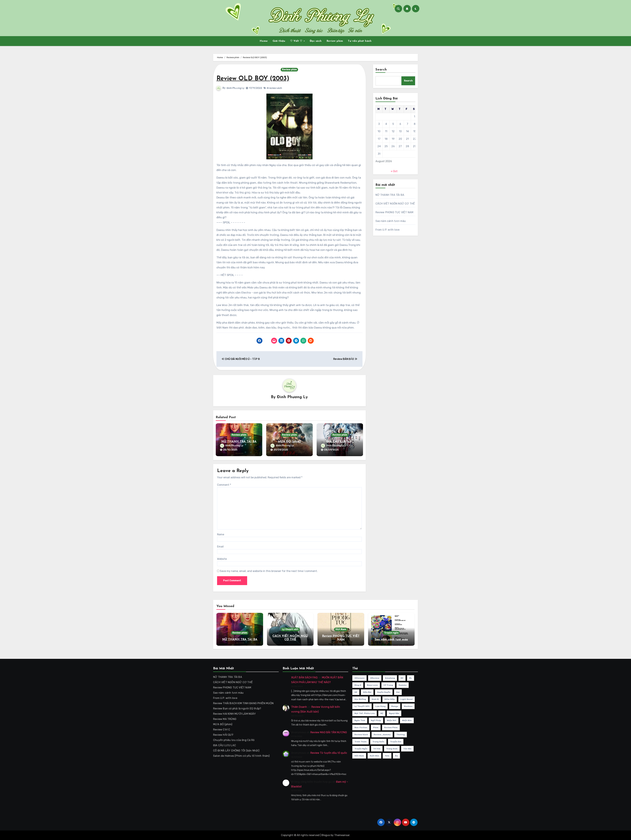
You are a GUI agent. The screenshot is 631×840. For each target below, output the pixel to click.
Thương (400, 734)
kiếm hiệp (390, 699)
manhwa (408, 706)
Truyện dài (395, 741)
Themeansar (342, 835)
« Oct (394, 171)
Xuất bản (374, 756)
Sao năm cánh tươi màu (390, 221)
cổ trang (388, 685)
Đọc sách (316, 41)
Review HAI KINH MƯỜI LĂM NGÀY (234, 713)
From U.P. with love (387, 229)
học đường (360, 699)
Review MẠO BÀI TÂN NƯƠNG (328, 732)
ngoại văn (394, 713)
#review (374, 678)
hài (398, 692)
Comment (224, 484)
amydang (390, 678)
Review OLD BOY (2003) (252, 79)
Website (222, 558)
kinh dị (375, 699)
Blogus (325, 835)
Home (264, 41)
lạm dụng (380, 706)
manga (394, 706)
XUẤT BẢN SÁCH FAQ (304, 677)
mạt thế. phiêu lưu (364, 713)
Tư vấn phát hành (359, 41)
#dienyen (359, 678)
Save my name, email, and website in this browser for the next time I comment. (269, 571)
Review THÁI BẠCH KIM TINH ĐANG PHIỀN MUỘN (243, 703)
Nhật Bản (407, 720)
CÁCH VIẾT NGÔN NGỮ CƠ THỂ (395, 203)
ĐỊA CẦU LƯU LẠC (339, 441)
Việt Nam (340, 629)
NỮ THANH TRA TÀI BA (239, 441)
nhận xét (391, 720)
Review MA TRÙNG (224, 719)
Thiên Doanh (299, 706)
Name (220, 534)
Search (381, 69)
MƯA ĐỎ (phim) (289, 441)
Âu (396, 756)
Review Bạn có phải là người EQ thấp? (237, 708)
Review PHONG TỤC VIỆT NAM (394, 212)
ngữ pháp (376, 720)
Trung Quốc (378, 741)
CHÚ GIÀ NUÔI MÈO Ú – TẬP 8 (242, 359)
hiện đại (367, 692)
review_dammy (382, 734)
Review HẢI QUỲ (223, 734)
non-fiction (360, 727)
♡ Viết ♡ (296, 41)
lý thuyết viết (362, 706)
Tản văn (407, 749)
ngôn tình (359, 720)
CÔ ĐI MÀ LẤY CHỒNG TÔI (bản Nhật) (236, 750)
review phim (391, 727)
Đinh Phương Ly (235, 88)
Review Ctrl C (221, 729)
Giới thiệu (279, 41)
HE (355, 692)
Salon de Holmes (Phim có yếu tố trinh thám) (241, 755)
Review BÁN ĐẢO (344, 359)
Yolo (387, 756)
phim (375, 727)
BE (402, 678)
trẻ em (376, 749)
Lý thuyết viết (290, 629)
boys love (372, 685)
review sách (361, 734)
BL (410, 678)
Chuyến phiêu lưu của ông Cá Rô (233, 740)
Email (220, 546)
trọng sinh (391, 749)
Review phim (335, 41)
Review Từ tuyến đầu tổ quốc (328, 752)
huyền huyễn (383, 692)
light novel (406, 699)
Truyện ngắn (391, 632)
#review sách (274, 88)
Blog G (357, 685)
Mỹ (381, 713)
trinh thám (360, 741)
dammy (403, 685)
